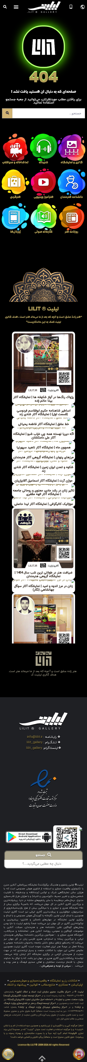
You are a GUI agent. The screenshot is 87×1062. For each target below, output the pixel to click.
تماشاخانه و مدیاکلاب (15, 162)
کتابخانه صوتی (43, 232)
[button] (16, 7)
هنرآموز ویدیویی (43, 197)
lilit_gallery (34, 742)
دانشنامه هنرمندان (71, 197)
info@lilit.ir (34, 737)
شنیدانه (43, 162)
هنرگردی (15, 197)
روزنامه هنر (71, 232)
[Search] (7, 113)
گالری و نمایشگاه (72, 162)
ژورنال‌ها (15, 232)
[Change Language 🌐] (82, 6)
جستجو (41, 855)
